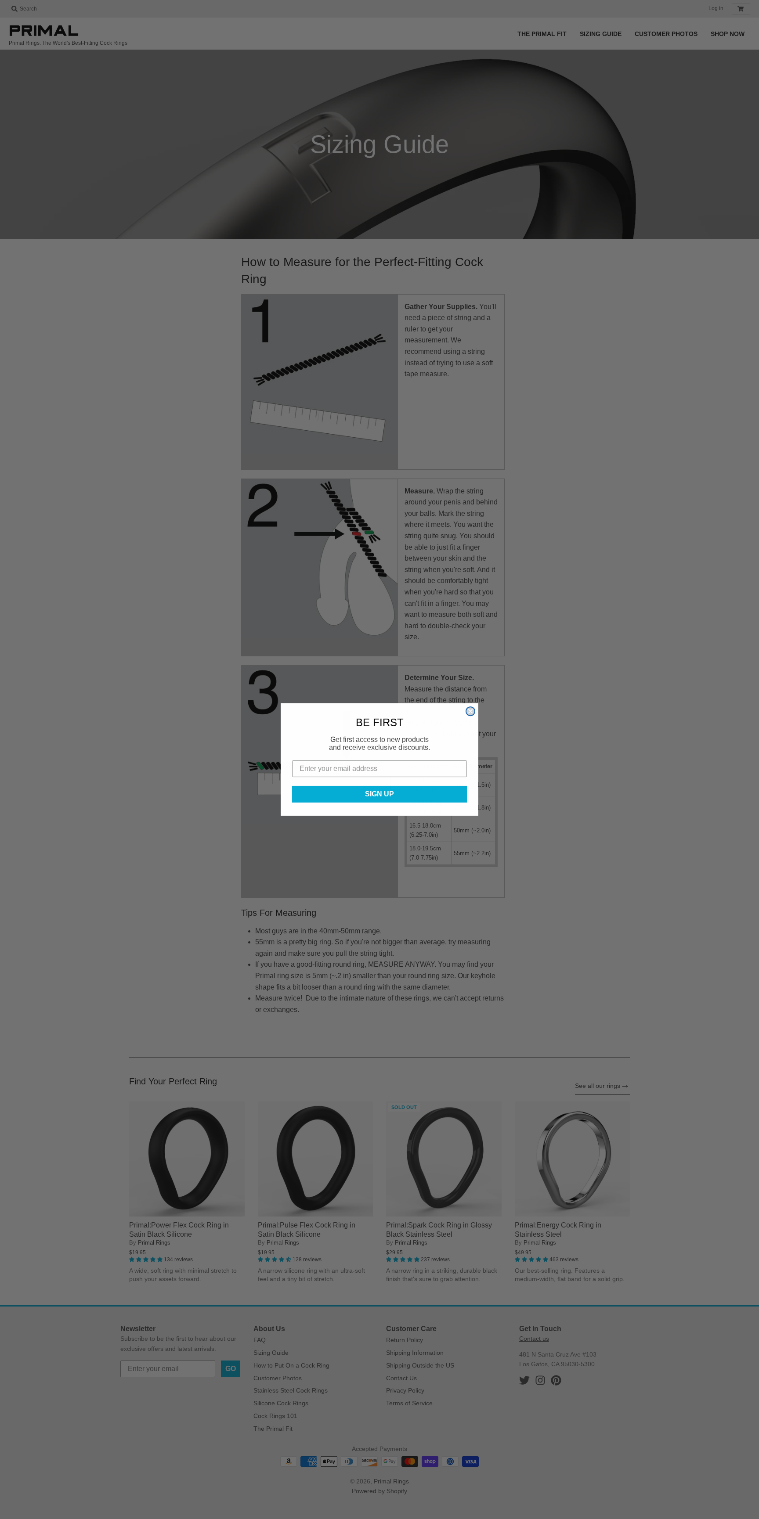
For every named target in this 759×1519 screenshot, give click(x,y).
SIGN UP (379, 794)
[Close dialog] (470, 711)
